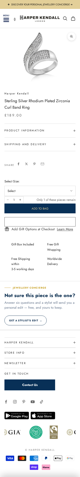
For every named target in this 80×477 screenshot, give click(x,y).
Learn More (65, 229)
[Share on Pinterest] (34, 164)
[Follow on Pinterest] (24, 402)
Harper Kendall (16, 94)
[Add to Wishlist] (40, 221)
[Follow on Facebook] (6, 402)
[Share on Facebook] (18, 164)
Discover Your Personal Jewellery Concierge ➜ (41, 4)
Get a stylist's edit (25, 320)
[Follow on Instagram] (15, 402)
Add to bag (40, 208)
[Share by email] (42, 164)
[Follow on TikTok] (41, 402)
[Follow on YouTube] (32, 402)
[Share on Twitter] (26, 164)
